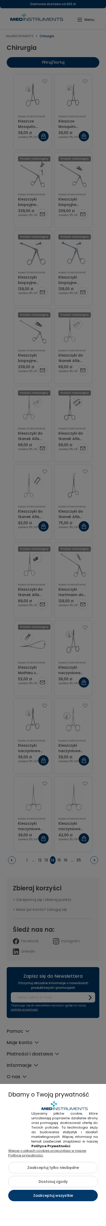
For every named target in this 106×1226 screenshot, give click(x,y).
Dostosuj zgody (53, 1181)
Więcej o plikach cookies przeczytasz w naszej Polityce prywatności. (47, 1153)
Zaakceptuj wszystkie (53, 1195)
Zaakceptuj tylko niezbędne (53, 1167)
